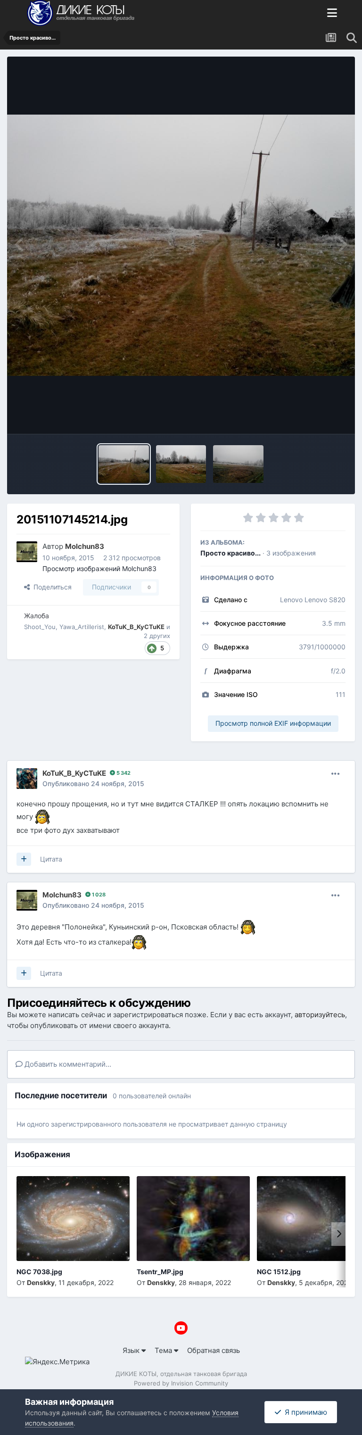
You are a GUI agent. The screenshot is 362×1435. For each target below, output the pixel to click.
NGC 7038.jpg (39, 1272)
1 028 (98, 894)
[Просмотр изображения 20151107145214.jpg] (124, 464)
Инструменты (310, 416)
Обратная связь (213, 1350)
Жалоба (36, 616)
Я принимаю (304, 1412)
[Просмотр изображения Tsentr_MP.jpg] (193, 1218)
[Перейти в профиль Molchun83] (26, 551)
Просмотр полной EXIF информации (273, 723)
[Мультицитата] (23, 859)
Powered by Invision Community (181, 1383)
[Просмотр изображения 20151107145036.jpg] (238, 464)
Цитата (51, 859)
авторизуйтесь (320, 1014)
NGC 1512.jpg (279, 1272)
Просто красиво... (230, 553)
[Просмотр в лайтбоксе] (181, 245)
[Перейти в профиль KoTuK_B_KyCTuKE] (26, 778)
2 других (157, 635)
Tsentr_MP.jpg (160, 1272)
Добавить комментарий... (67, 1064)
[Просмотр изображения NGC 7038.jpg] (73, 1218)
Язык (132, 1350)
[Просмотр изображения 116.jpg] (181, 464)
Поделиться (51, 587)
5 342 (123, 773)
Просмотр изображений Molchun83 (99, 568)
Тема (164, 1350)
